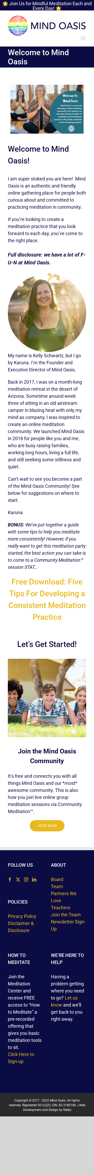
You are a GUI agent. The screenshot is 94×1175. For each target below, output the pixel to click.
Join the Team (66, 914)
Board (57, 879)
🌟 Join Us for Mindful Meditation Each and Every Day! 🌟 (47, 6)
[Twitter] (18, 879)
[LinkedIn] (34, 879)
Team (57, 886)
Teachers (60, 907)
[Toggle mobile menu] (83, 38)
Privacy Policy (22, 916)
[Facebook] (10, 879)
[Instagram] (26, 879)
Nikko (67, 1110)
